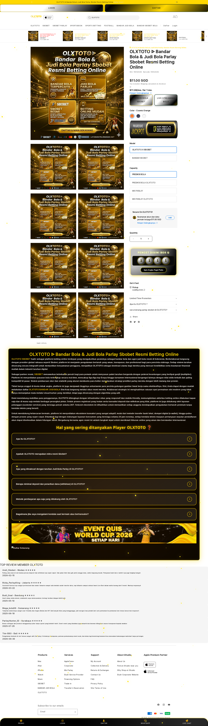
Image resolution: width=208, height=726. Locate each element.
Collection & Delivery (100, 666)
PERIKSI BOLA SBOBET (141, 100)
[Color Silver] (144, 116)
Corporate (68, 666)
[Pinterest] (139, 322)
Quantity (134, 233)
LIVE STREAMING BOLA (166, 100)
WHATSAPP (145, 723)
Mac (39, 661)
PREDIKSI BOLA (139, 174)
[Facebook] (131, 322)
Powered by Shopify (163, 717)
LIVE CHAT (187, 723)
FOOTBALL (109, 26)
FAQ (92, 679)
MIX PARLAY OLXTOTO (142, 199)
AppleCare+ (69, 661)
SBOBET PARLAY (60, 26)
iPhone (41, 670)
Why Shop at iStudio (126, 670)
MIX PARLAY (137, 191)
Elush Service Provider (73, 675)
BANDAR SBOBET (140, 158)
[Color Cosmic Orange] (132, 116)
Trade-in (68, 684)
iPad (39, 666)
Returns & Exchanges (100, 670)
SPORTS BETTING (93, 26)
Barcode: (146, 72)
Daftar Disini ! (119, 2)
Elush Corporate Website (128, 675)
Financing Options (72, 679)
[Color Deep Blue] (138, 116)
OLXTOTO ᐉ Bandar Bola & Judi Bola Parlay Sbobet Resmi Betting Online (90, 2)
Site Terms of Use (98, 688)
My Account (96, 661)
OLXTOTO (35, 26)
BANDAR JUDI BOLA (125, 26)
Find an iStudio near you (127, 666)
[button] (35, 26)
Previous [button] (32, 2)
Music (40, 679)
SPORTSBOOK (76, 26)
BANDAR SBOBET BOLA (147, 26)
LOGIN (51, 8)
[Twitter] (135, 322)
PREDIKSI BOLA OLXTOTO (144, 183)
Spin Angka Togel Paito (153, 270)
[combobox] (113, 17)
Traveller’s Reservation (74, 688)
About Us (121, 661)
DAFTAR (104, 723)
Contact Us (96, 675)
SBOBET (46, 26)
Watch (40, 675)
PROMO (21, 723)
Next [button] (176, 2)
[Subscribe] (75, 712)
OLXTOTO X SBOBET (142, 150)
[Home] (36, 16)
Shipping (144, 84)
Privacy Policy (97, 684)
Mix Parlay (68, 670)
